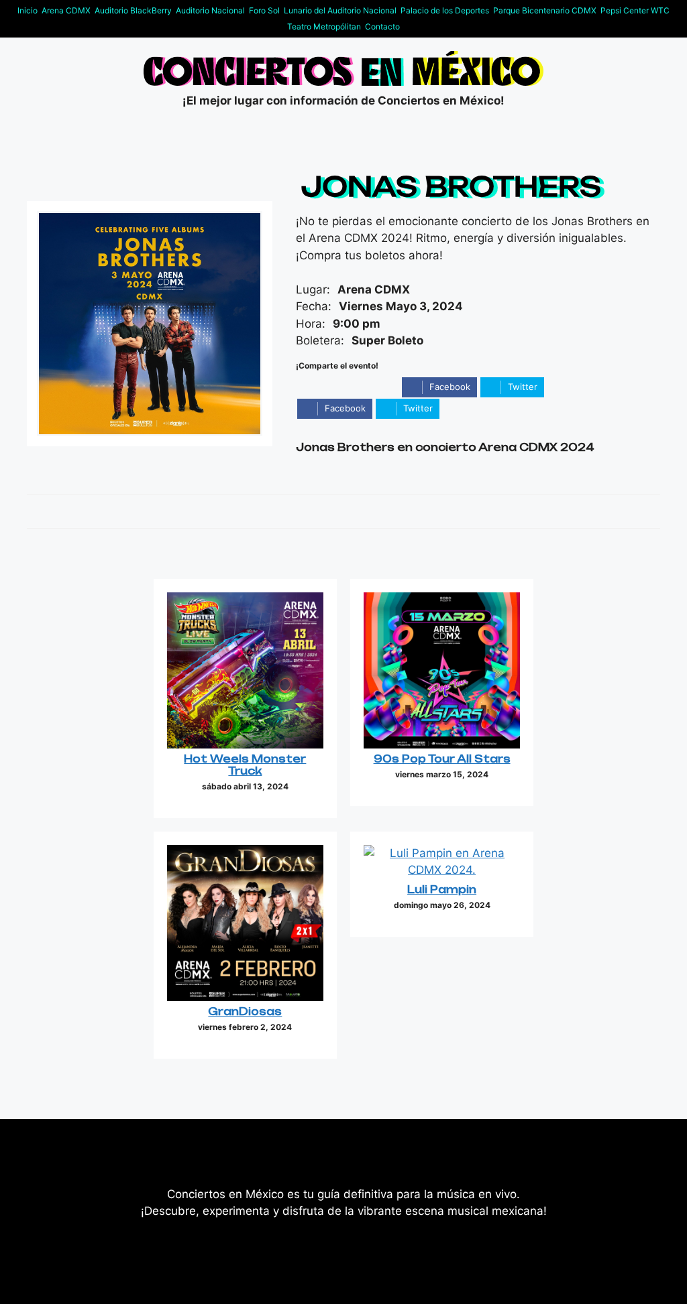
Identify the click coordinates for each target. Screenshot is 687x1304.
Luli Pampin (441, 889)
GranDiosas (245, 1011)
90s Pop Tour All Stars (442, 759)
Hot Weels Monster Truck (245, 765)
